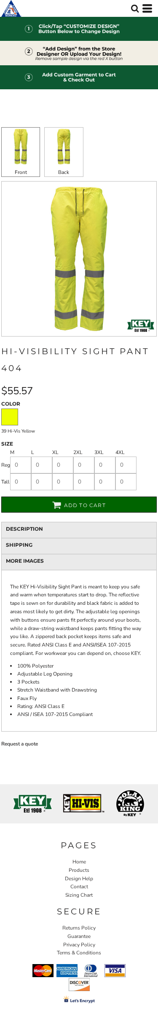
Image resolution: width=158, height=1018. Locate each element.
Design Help (79, 878)
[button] (135, 8)
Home (79, 861)
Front (21, 172)
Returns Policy (79, 927)
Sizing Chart (79, 895)
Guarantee (79, 936)
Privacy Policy (79, 944)
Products (79, 870)
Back (63, 172)
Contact (79, 886)
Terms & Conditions (79, 952)
